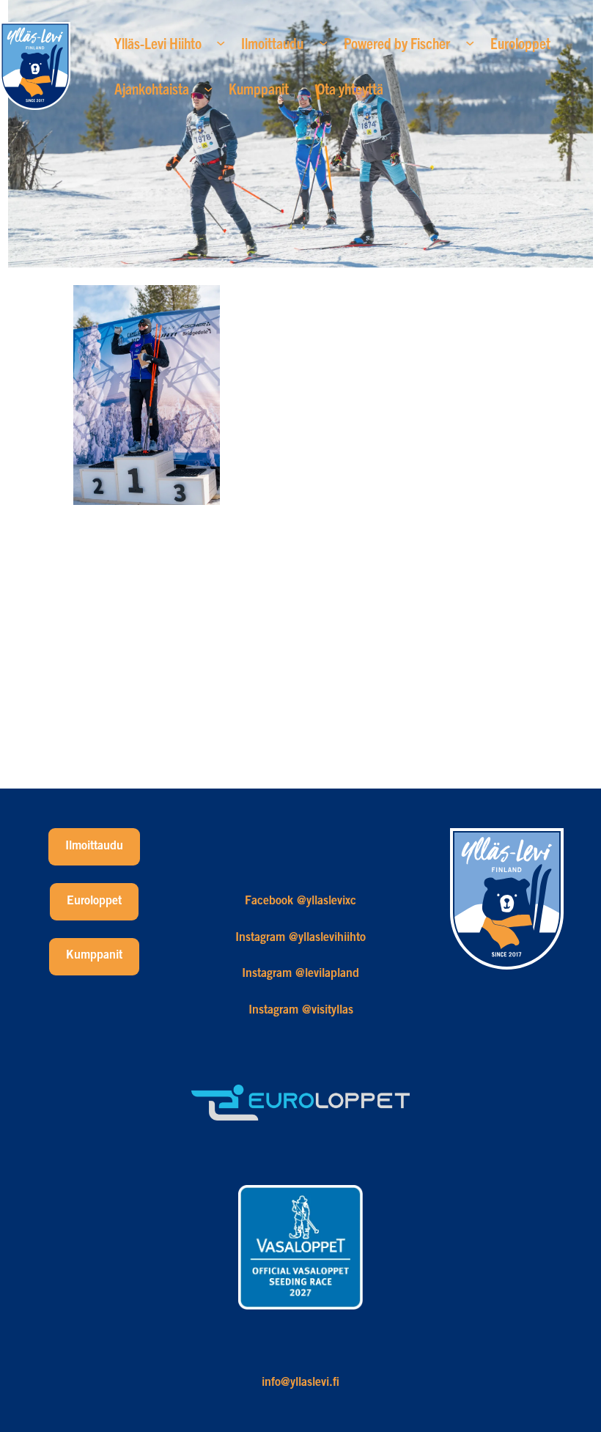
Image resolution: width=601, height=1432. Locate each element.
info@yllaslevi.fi (300, 1383)
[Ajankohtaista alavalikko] (208, 88)
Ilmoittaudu (94, 846)
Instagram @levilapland (300, 974)
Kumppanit (94, 956)
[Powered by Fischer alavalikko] (469, 42)
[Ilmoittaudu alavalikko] (323, 42)
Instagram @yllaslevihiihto (300, 938)
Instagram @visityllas (300, 1010)
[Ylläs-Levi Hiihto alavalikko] (220, 42)
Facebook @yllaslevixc (300, 901)
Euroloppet (94, 901)
